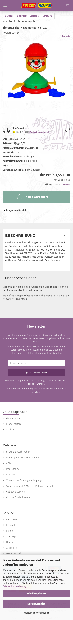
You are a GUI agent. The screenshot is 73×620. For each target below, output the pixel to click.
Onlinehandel (13, 418)
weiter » (34, 16)
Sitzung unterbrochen (18, 451)
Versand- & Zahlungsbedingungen (25, 480)
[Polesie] (36, 5)
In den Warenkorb (37, 197)
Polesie (66, 36)
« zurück (22, 16)
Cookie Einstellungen (18, 497)
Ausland (10, 429)
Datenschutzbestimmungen (52, 388)
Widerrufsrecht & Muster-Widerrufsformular (30, 486)
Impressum (12, 468)
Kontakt (10, 474)
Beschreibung (20, 235)
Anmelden (21, 299)
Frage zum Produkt (16, 210)
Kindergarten (13, 424)
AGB (8, 463)
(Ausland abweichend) (39, 132)
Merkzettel (12, 519)
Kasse (9, 530)
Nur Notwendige (36, 603)
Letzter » (48, 16)
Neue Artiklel (13, 553)
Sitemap (11, 536)
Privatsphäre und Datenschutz (23, 457)
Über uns (11, 542)
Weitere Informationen (36, 612)
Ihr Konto (11, 525)
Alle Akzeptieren (36, 593)
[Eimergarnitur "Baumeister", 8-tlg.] (36, 67)
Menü (5, 5)
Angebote (11, 547)
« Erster (8, 16)
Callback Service (15, 491)
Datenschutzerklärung (14, 586)
